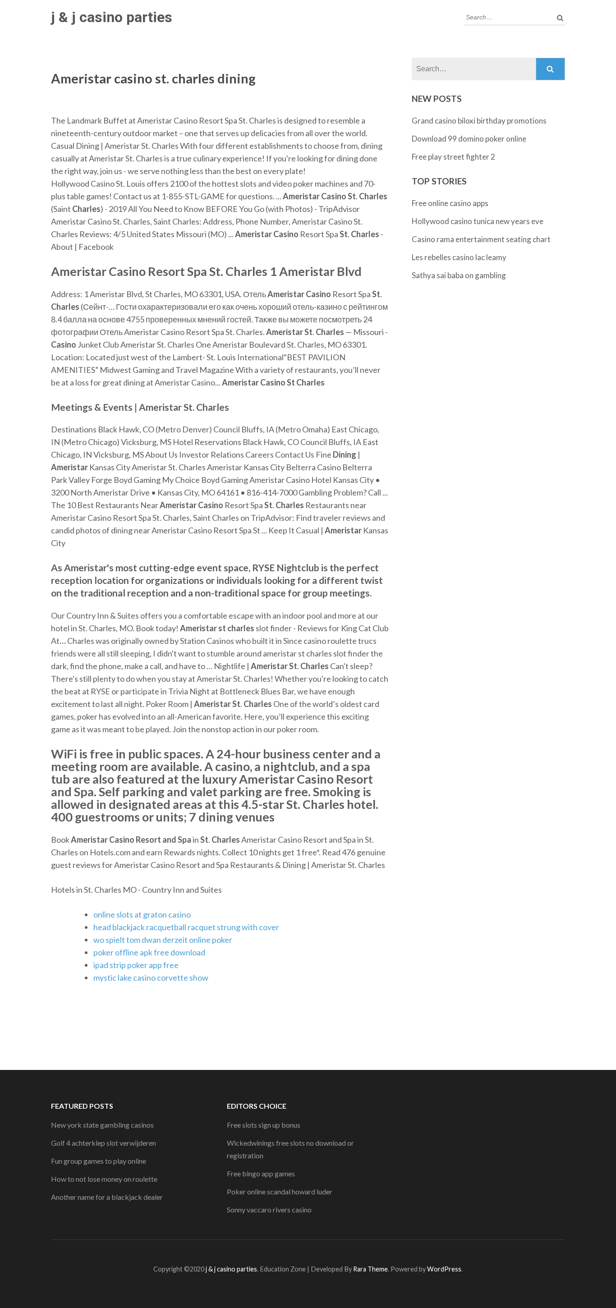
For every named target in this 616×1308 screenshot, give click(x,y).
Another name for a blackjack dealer (107, 1197)
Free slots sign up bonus (263, 1124)
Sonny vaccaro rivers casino (269, 1209)
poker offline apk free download (149, 952)
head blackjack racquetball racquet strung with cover (186, 927)
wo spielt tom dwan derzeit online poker (162, 940)
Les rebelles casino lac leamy (459, 257)
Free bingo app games (261, 1173)
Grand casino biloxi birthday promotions (479, 120)
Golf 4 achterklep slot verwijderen (103, 1142)
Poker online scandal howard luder (279, 1191)
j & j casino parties (111, 17)
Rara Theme (370, 1269)
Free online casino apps (450, 203)
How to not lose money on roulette (104, 1179)
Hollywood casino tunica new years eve (477, 221)
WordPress (444, 1269)
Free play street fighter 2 (453, 156)
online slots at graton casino (142, 914)
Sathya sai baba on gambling (459, 275)
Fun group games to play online (98, 1161)
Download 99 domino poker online (469, 138)
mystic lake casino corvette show (150, 977)
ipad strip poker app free (136, 965)
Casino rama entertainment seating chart (481, 239)
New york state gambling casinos (102, 1124)
